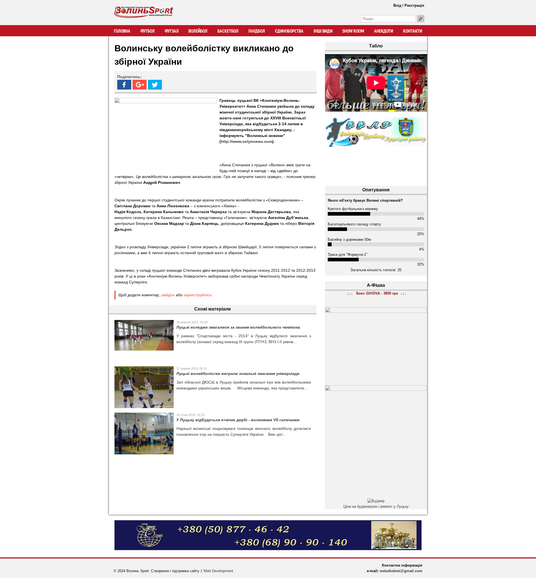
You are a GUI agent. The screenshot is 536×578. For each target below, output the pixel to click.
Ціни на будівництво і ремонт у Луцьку (376, 506)
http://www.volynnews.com (246, 141)
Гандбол (256, 31)
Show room (353, 31)
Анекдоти (383, 31)
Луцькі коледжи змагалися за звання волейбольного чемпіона (238, 327)
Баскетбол (227, 31)
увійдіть (168, 295)
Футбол (147, 31)
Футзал (172, 31)
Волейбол (197, 31)
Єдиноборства (289, 31)
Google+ (140, 85)
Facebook (124, 85)
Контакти (412, 31)
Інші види (323, 31)
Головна (122, 31)
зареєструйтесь (198, 295)
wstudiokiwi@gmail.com (401, 571)
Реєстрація (414, 5)
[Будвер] (375, 501)
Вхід (397, 5)
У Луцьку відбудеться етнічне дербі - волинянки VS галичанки (238, 420)
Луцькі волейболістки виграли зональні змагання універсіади (238, 373)
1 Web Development (216, 571)
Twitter (155, 85)
